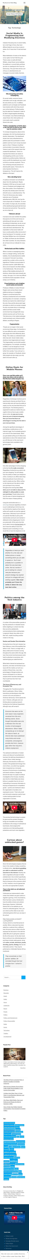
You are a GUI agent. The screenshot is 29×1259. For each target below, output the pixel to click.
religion (12, 1166)
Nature (5, 1008)
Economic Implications (16, 1134)
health (6, 1147)
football (22, 1136)
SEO (20, 1171)
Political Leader (9, 1236)
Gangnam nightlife (8, 1139)
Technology (7, 1030)
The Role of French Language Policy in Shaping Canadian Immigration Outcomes (14, 1081)
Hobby (5, 999)
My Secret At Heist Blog (9, 1191)
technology (7, 1177)
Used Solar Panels (21, 1177)
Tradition (6, 1033)
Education (6, 993)
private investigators (20, 1164)
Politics (5, 1015)
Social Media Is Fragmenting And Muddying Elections (14, 35)
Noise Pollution (16, 1147)
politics (13, 1160)
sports (20, 1174)
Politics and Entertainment (10, 1018)
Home (5, 1002)
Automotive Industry (9, 1125)
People (5, 1012)
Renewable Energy (9, 1169)
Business (6, 990)
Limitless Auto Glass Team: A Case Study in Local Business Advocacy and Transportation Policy (14, 1095)
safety (16, 1169)
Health (5, 996)
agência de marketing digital (9, 1123)
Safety (5, 1024)
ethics (18, 1136)
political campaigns (10, 1155)
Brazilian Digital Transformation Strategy (11, 1127)
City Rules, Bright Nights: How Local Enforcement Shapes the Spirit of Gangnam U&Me (13, 1102)
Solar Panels (15, 1174)
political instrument (8, 1157)
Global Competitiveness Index (9, 1142)
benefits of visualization (19, 1125)
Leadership (6, 1005)
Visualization (6, 1179)
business (18, 1129)
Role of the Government (12, 1246)
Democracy (8, 1248)
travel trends (14, 1177)
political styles (17, 1157)
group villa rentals (21, 1144)
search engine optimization (11, 1171)
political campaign (9, 1152)
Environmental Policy (10, 1136)
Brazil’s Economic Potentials (9, 1129)
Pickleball (6, 1149)
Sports (5, 1027)
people (23, 1147)
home (10, 1147)
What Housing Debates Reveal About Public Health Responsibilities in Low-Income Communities (13, 1088)
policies (12, 1149)
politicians (6, 1161)
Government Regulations (10, 1144)
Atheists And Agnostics (11, 1238)
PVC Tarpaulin (7, 1166)
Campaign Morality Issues (12, 1241)
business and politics (9, 1132)
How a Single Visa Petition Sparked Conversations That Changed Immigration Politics (14, 1108)
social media (8, 1174)
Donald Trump (7, 1134)
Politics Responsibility (9, 1021)
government (20, 1142)
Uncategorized (7, 1036)
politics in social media (9, 1164)
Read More (22, 1068)
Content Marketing (19, 1131)
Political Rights (9, 1243)
